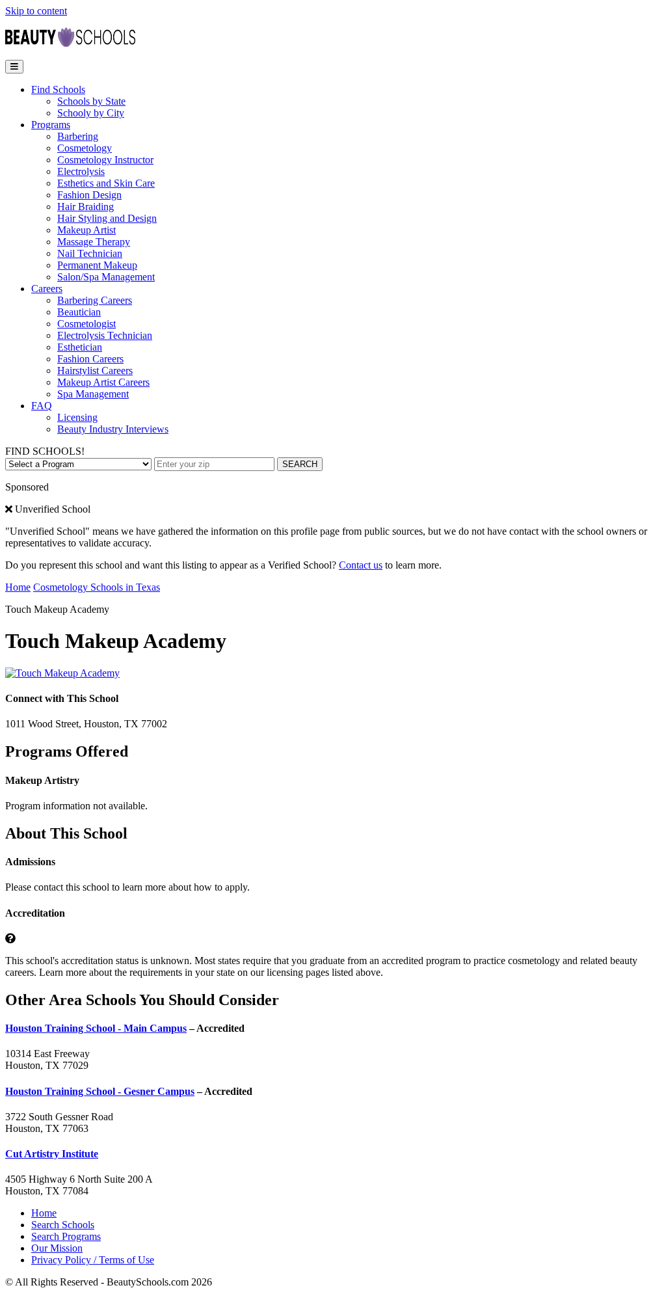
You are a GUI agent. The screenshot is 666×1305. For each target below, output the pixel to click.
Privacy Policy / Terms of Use (92, 1259)
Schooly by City (90, 112)
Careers (46, 288)
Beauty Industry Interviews (112, 429)
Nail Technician (89, 253)
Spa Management (93, 393)
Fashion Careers (90, 358)
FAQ (41, 405)
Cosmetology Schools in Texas (96, 587)
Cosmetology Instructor (105, 159)
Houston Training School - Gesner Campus (99, 1091)
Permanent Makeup (97, 265)
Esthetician (79, 347)
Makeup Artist (86, 229)
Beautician (79, 311)
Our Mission (57, 1248)
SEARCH (299, 464)
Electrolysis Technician (104, 335)
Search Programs (66, 1236)
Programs (50, 124)
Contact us (360, 565)
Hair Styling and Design (107, 218)
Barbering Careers (94, 300)
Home (18, 587)
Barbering (77, 136)
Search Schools (62, 1224)
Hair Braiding (85, 206)
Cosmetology (84, 148)
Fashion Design (89, 194)
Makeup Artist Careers (103, 382)
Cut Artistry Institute (51, 1153)
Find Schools (58, 89)
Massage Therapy (93, 241)
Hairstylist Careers (95, 370)
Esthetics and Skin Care (106, 183)
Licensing (77, 417)
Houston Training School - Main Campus (96, 1028)
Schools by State (91, 101)
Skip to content (36, 10)
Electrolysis (81, 171)
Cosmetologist (86, 323)
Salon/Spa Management (106, 276)
